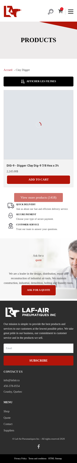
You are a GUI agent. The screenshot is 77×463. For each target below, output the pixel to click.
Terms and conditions (37, 458)
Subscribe (38, 360)
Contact (8, 424)
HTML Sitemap (55, 458)
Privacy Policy (20, 458)
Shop (6, 411)
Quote (7, 417)
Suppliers (9, 430)
